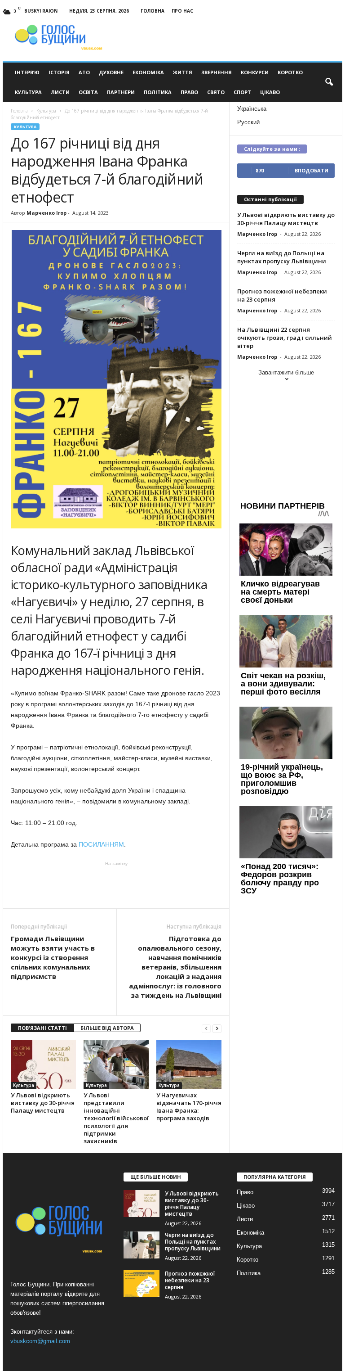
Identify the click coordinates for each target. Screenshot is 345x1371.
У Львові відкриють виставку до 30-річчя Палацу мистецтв (43, 1102)
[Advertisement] (116, 884)
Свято (216, 92)
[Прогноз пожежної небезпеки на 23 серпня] (141, 1283)
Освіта (88, 92)
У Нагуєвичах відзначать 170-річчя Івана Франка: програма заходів (188, 1106)
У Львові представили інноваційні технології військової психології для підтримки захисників (116, 1118)
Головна (152, 11)
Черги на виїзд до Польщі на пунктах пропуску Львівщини (281, 257)
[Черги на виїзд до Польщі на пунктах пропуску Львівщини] (141, 1244)
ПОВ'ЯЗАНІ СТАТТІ (42, 1027)
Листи (60, 92)
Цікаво (270, 92)
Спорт (242, 92)
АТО (84, 72)
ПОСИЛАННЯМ (101, 844)
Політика (158, 92)
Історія (59, 72)
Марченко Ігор (46, 212)
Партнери (121, 92)
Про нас (182, 11)
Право (189, 92)
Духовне (111, 72)
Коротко (290, 72)
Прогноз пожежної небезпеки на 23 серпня (190, 1280)
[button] (329, 82)
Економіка (148, 72)
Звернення (216, 72)
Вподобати (311, 170)
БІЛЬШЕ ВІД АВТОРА (107, 1027)
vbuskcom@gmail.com (40, 1341)
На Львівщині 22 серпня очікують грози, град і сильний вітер (284, 337)
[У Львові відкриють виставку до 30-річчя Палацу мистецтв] (43, 1064)
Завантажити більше (286, 372)
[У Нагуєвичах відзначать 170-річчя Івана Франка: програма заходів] (188, 1064)
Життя (182, 72)
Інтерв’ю (27, 72)
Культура (28, 92)
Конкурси (255, 72)
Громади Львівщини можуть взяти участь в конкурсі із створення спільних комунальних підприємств (53, 957)
